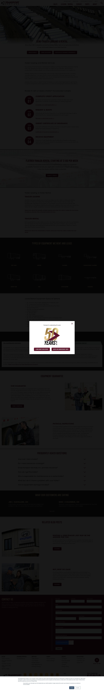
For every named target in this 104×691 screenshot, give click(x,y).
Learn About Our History (42, 349)
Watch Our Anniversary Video (60, 349)
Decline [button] (77, 687)
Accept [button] (71, 687)
